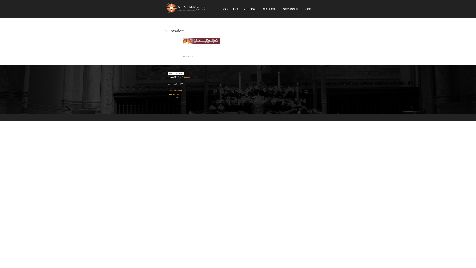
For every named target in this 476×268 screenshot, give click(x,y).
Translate (186, 77)
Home (225, 9)
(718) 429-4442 (173, 98)
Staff (235, 9)
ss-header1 (189, 56)
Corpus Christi (290, 9)
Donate (307, 9)
